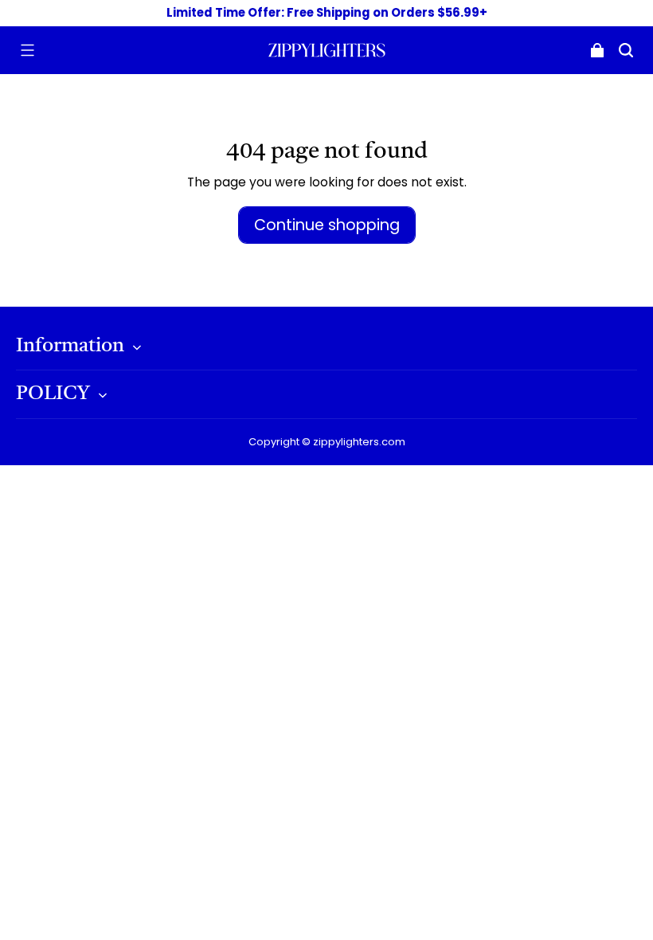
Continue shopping (327, 225)
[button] (27, 50)
